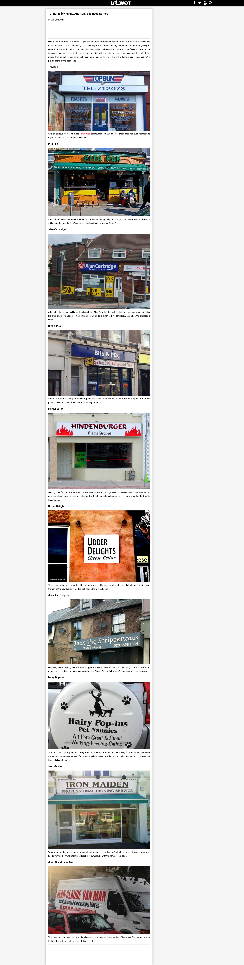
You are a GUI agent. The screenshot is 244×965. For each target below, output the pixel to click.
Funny (51, 20)
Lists (57, 20)
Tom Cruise (85, 134)
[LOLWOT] (121, 2)
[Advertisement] (99, 30)
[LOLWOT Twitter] (200, 3)
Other (62, 20)
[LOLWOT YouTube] (205, 3)
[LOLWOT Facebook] (194, 3)
